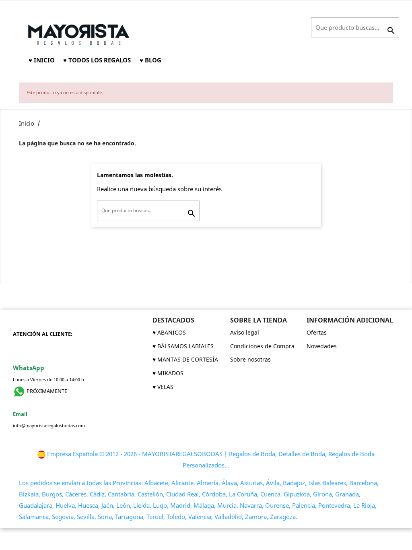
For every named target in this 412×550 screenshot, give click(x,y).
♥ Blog (150, 60)
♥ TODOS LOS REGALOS (97, 60)
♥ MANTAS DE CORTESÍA (185, 359)
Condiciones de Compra (262, 346)
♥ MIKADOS (167, 373)
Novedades (322, 346)
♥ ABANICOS (169, 332)
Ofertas (317, 332)
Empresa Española (72, 454)
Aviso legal (244, 332)
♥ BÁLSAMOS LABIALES (183, 346)
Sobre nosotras (250, 359)
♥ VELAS (162, 387)
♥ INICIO (42, 60)
